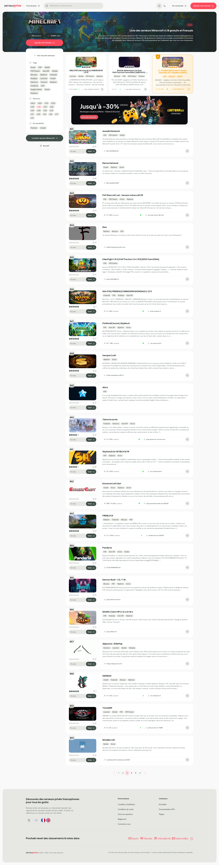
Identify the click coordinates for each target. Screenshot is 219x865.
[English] (48, 820)
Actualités (163, 804)
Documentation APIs (167, 809)
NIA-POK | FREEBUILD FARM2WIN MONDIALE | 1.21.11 (127, 291)
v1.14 (38, 110)
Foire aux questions (125, 814)
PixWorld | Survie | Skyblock (116, 323)
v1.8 (50, 114)
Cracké (43, 128)
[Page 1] (114, 772)
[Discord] (36, 820)
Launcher (43, 78)
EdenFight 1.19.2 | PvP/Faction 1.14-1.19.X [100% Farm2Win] (130, 259)
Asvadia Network (111, 131)
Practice (44, 82)
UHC (42, 86)
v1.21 (46, 103)
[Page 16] (144, 772)
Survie (33, 67)
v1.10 (38, 114)
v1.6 (32, 118)
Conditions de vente (125, 809)
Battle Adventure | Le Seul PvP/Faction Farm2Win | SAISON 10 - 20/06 (129, 72)
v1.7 (56, 114)
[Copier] (102, 89)
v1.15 (32, 110)
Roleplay (34, 78)
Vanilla (47, 67)
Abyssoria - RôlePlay (112, 644)
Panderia (107, 548)
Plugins (161, 814)
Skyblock (43, 75)
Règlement (122, 819)
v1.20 (53, 103)
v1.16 (51, 107)
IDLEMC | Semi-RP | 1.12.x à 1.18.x (117, 612)
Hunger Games (36, 89)
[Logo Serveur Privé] (12, 5)
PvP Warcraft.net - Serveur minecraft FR (122, 195)
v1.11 (32, 114)
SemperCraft (109, 355)
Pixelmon (34, 93)
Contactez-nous (124, 824)
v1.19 (32, 107)
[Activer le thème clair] (159, 6)
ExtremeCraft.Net (111, 484)
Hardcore (34, 82)
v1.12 (51, 110)
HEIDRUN (106, 676)
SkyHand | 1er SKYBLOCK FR (115, 452)
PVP (40, 67)
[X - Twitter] (29, 820)
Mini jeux (34, 75)
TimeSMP (107, 708)
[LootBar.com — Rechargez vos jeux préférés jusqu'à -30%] (129, 110)
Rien (104, 227)
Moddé (54, 71)
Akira (105, 387)
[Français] (43, 820)
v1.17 (45, 107)
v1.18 (38, 107)
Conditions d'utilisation (126, 804)
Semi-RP (46, 71)
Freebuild (53, 75)
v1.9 (44, 114)
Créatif (52, 78)
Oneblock (34, 86)
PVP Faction (35, 71)
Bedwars (53, 82)
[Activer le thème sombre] (164, 6)
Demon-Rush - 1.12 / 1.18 (114, 580)
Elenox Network (110, 163)
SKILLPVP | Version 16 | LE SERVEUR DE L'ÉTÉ (86, 72)
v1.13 (45, 110)
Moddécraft (108, 740)
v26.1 (40, 103)
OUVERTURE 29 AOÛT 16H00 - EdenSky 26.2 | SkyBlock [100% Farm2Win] (173, 72)
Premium (34, 128)
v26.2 (33, 103)
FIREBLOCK (107, 516)
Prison (47, 89)
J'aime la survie (110, 420)
